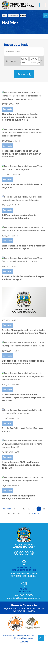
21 (34, 508)
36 (28, 513)
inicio (4, 16)
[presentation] (18, 61)
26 (19, 513)
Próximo (36, 513)
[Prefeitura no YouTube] (32, 553)
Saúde (34, 59)
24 (9, 513)
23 (44, 508)
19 (24, 508)
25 (14, 513)
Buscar (21, 74)
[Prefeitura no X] (27, 553)
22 (39, 508)
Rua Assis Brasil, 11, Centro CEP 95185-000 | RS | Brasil (24, 574)
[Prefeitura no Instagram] (21, 553)
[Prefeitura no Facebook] (16, 553)
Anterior (7, 508)
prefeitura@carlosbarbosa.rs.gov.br (24, 598)
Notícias (23, 16)
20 (29, 508)
